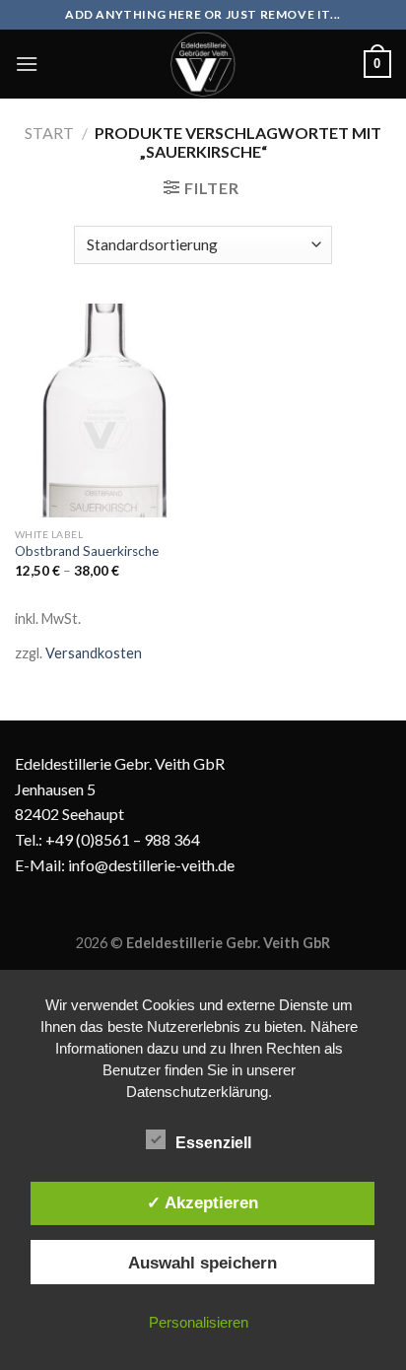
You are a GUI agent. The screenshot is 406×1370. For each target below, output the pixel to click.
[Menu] (26, 63)
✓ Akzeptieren (202, 1202)
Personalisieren (198, 1322)
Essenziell (213, 1142)
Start (49, 132)
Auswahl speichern (202, 1262)
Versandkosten (93, 653)
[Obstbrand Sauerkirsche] (104, 410)
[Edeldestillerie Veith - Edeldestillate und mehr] (203, 64)
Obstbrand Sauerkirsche (87, 551)
